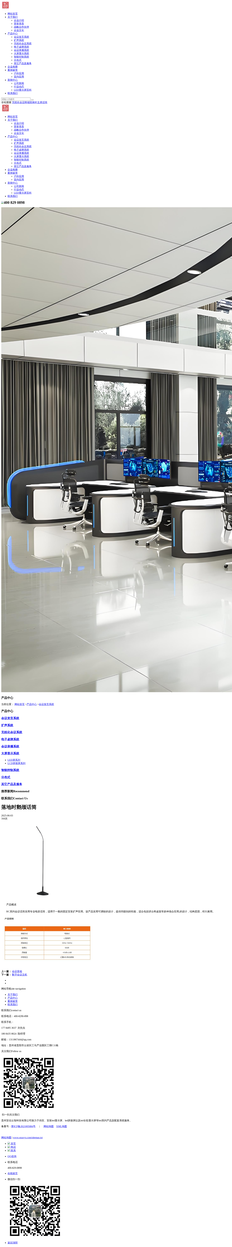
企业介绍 (19, 20)
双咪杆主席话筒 (38, 102)
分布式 (17, 60)
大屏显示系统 (21, 53)
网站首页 (13, 13)
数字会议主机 (19, 974)
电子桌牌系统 (21, 46)
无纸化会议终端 (21, 102)
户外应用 (19, 73)
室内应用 (19, 76)
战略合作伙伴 (21, 27)
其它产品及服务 (23, 63)
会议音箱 (17, 971)
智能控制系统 (21, 56)
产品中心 (13, 33)
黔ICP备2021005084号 (23, 1126)
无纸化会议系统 (23, 43)
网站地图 (49, 1126)
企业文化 (19, 30)
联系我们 (13, 93)
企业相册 (13, 66)
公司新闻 (19, 83)
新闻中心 (13, 80)
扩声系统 (19, 40)
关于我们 (13, 17)
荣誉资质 (19, 23)
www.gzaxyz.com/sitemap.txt (28, 1137)
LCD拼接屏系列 (16, 763)
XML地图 (61, 1126)
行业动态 (19, 86)
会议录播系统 (21, 50)
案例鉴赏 (13, 70)
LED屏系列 (14, 760)
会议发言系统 (21, 37)
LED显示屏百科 (23, 90)
